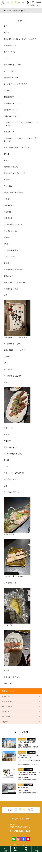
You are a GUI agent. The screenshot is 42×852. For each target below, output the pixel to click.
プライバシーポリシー (21, 845)
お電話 (37, 851)
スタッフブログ (13, 11)
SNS (15, 851)
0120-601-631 (21, 830)
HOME (4, 11)
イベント (26, 851)
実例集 (5, 851)
